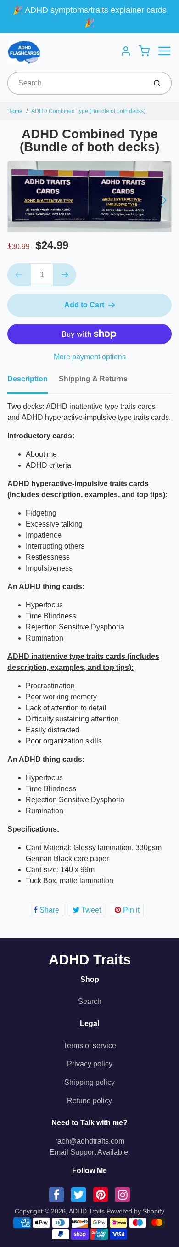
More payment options (90, 357)
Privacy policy (89, 1064)
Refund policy (89, 1101)
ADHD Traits (90, 960)
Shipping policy (89, 1082)
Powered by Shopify (135, 1211)
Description (27, 379)
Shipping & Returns (93, 379)
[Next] (163, 200)
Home (14, 111)
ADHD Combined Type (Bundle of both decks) (88, 111)
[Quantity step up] (64, 274)
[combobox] (76, 83)
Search (89, 1001)
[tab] (33, 382)
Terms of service (89, 1045)
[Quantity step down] (18, 274)
